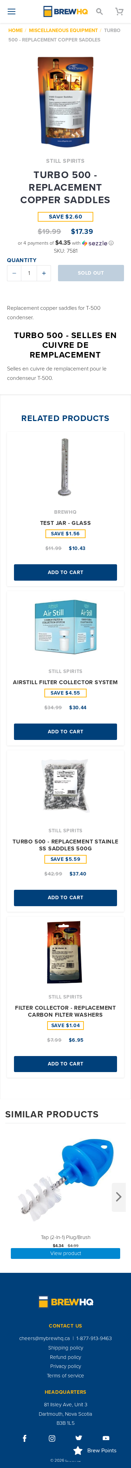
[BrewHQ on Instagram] (52, 1438)
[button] (65, 243)
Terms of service (65, 1376)
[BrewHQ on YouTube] (106, 1438)
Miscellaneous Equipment (63, 30)
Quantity (21, 260)
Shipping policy (65, 1348)
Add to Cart (65, 572)
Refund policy (65, 1357)
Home (15, 30)
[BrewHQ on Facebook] (24, 1438)
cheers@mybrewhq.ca (44, 1338)
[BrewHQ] (65, 11)
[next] (119, 1197)
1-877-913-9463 (94, 1338)
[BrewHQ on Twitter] (78, 1438)
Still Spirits (65, 161)
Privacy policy (65, 1366)
